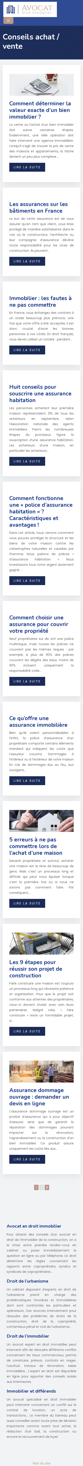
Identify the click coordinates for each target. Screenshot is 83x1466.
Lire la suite (27, 167)
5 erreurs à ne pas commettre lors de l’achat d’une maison (35, 846)
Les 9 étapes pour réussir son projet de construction (35, 969)
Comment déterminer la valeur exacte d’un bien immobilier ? (40, 110)
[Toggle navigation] (8, 20)
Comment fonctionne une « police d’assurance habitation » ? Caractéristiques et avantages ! (41, 512)
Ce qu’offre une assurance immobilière (38, 722)
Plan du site (41, 1463)
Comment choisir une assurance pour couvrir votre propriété (38, 624)
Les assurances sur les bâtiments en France (38, 207)
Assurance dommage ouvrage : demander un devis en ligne (39, 1097)
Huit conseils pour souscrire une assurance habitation (40, 393)
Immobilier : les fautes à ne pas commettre (40, 302)
